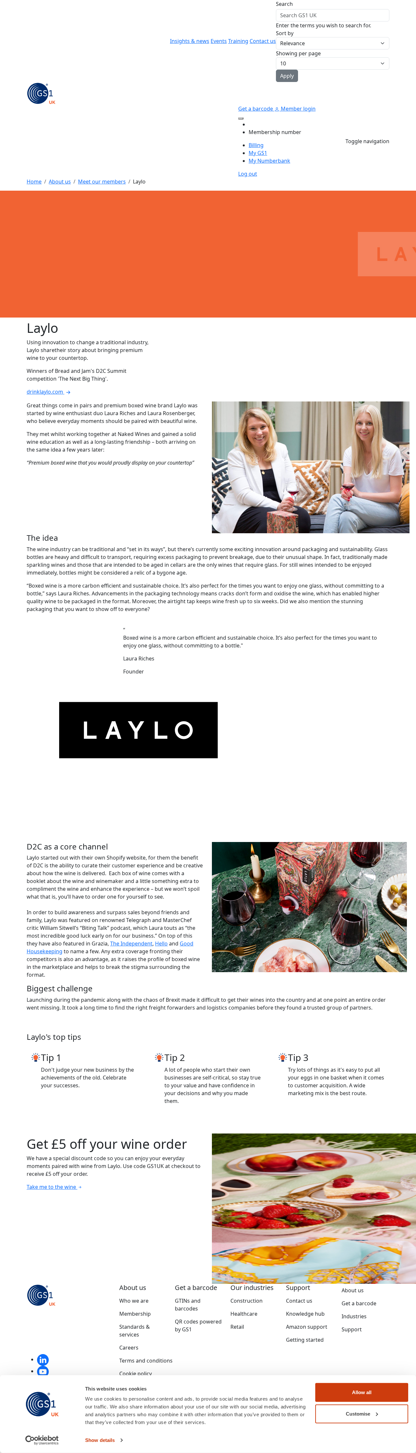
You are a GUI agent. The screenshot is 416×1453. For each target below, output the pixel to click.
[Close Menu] (240, 118)
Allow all (361, 1392)
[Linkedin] (43, 1359)
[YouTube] (43, 1371)
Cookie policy (135, 1373)
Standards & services (134, 1330)
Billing (256, 145)
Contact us (263, 41)
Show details (100, 1440)
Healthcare (243, 1313)
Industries (354, 1316)
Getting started (305, 1339)
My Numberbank (269, 160)
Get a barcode (256, 108)
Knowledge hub (305, 1313)
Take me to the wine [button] (52, 1186)
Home (34, 181)
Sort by (284, 33)
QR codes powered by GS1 (198, 1325)
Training (238, 41)
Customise (358, 1413)
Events (219, 41)
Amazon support (306, 1326)
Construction (246, 1300)
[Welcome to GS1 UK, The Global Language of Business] (41, 92)
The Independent (131, 943)
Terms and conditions (146, 1360)
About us (60, 181)
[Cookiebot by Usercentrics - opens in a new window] (42, 1440)
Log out (247, 173)
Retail (237, 1326)
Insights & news (189, 41)
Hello (161, 943)
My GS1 (258, 152)
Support (352, 1329)
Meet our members (102, 181)
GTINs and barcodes (188, 1304)
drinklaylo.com (45, 391)
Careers (128, 1347)
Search (284, 3)
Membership (135, 1313)
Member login (298, 108)
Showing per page (298, 53)
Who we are (134, 1300)
